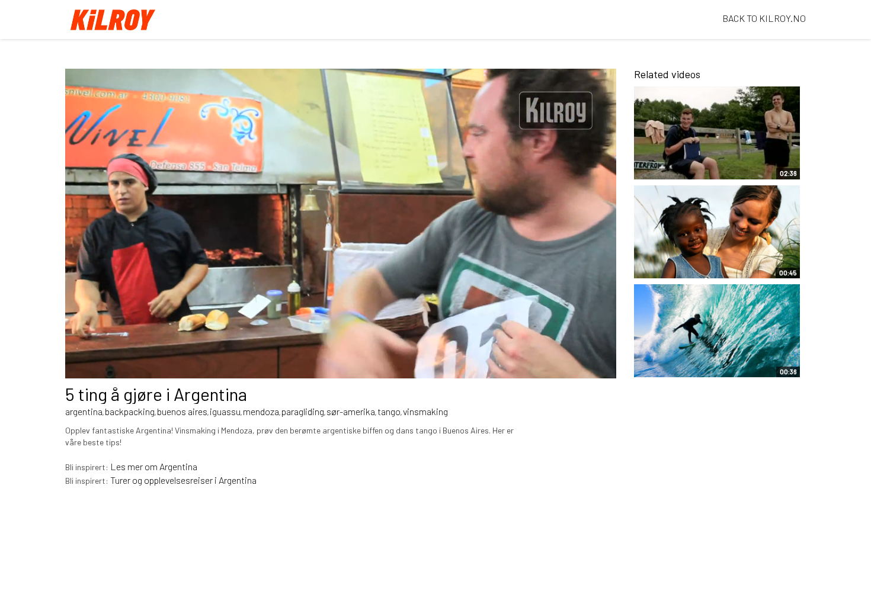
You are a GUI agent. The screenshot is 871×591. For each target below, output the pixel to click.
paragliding (302, 411)
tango (389, 411)
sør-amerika (350, 411)
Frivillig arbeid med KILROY (680, 263)
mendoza (261, 411)
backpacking (130, 411)
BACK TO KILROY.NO (764, 18)
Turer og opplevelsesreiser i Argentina (183, 480)
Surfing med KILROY (683, 368)
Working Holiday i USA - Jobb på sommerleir (690, 164)
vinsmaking (425, 411)
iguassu (225, 411)
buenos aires (182, 411)
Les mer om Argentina (153, 466)
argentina (84, 411)
